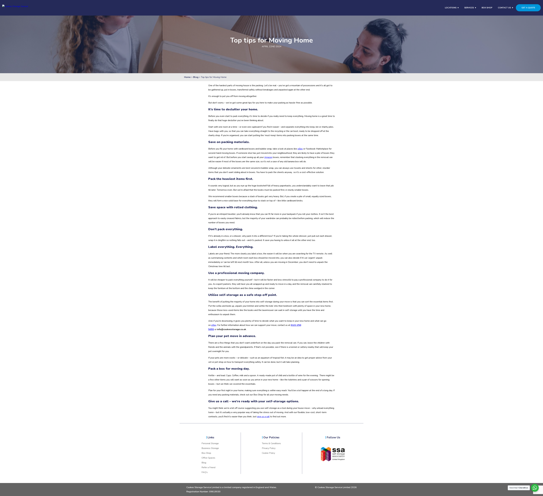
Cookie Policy (268, 453)
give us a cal (263, 416)
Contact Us (504, 7)
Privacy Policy (268, 448)
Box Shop (487, 7)
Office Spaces (208, 457)
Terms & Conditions (271, 443)
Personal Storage (210, 443)
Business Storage (210, 448)
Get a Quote (528, 7)
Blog (195, 77)
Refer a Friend (208, 467)
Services (469, 7)
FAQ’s (205, 472)
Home (187, 77)
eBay (300, 148)
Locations (450, 7)
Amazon (268, 157)
